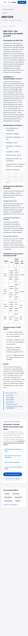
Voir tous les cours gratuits (12, 478)
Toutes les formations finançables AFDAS (14, 468)
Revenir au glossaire (8, 9)
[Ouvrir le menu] (5, 2)
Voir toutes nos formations (12, 474)
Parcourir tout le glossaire (10, 504)
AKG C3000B (10, 399)
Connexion (22, 2)
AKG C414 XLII (10, 402)
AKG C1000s (10, 395)
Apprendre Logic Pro (12, 404)
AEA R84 (7, 493)
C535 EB (17, 501)
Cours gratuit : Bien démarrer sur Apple (13, 450)
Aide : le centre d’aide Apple (12, 462)
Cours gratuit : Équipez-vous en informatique (13, 456)
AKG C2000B (10, 397)
